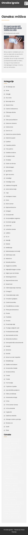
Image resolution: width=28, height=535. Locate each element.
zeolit (18, 517)
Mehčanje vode (10, 255)
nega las (14, 485)
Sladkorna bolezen (11, 364)
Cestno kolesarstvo (12, 109)
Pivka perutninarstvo (12, 310)
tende (6, 499)
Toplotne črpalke (11, 386)
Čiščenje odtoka (11, 112)
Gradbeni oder (10, 156)
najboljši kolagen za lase (11, 478)
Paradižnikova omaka (12, 306)
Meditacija (9, 247)
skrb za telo (7, 496)
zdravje (6, 513)
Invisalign (8, 178)
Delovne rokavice (11, 123)
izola (20, 461)
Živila (7, 430)
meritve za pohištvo (13, 471)
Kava (7, 200)
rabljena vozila (16, 489)
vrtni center (7, 510)
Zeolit (7, 427)
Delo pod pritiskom (12, 120)
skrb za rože (18, 492)
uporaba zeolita (8, 503)
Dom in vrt (9, 131)
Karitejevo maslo (11, 196)
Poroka (8, 321)
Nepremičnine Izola (12, 280)
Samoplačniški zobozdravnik (14, 343)
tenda (20, 496)
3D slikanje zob (10, 87)
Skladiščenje (9, 361)
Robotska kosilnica (11, 339)
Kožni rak (8, 226)
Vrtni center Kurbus (12, 405)
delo (18, 440)
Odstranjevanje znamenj (13, 288)
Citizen (8, 116)
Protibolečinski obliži (12, 33)
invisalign (17, 454)
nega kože (7, 485)
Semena (8, 350)
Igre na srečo (10, 174)
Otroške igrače (10, 3)
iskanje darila (8, 457)
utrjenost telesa (18, 503)
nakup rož (20, 482)
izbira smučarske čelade (10, 461)
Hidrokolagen (10, 167)
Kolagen (8, 211)
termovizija (13, 499)
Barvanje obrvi (10, 101)
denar (6, 443)
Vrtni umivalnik (10, 408)
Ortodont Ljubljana (11, 299)
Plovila (8, 313)
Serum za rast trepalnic (13, 357)
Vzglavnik (9, 412)
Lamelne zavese (11, 229)
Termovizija (9, 383)
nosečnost (7, 489)
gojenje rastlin (8, 447)
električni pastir (14, 443)
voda (18, 506)
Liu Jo (7, 237)
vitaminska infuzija (9, 506)
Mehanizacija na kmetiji (13, 251)
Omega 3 (9, 291)
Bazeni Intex (9, 105)
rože (6, 492)
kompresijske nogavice (10, 468)
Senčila (8, 353)
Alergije (8, 94)
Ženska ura (9, 423)
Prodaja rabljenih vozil (12, 328)
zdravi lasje (15, 510)
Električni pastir (10, 138)
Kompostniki (9, 215)
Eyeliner (8, 142)
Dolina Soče (9, 127)
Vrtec (7, 401)
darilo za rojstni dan (9, 440)
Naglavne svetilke (11, 266)
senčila (11, 492)
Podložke (8, 317)
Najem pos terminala (12, 273)
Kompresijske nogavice (13, 218)
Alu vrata (8, 98)
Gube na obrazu (11, 163)
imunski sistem (8, 454)
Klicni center (10, 204)
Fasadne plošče (11, 145)
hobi (6, 450)
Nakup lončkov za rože (10, 482)
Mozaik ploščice (11, 262)
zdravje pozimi (14, 513)
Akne (7, 90)
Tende (8, 379)
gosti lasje (16, 447)
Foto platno (9, 149)
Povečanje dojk (10, 324)
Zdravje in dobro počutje (13, 419)
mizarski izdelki (8, 475)
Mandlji (8, 240)
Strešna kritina (10, 372)
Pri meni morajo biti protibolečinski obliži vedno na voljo (13, 28)
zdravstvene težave (9, 517)
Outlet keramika (11, 302)
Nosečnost (9, 284)
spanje (14, 496)
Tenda (8, 375)
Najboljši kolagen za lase (13, 269)
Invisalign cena (10, 182)
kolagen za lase (15, 464)
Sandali (8, 346)
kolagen (7, 464)
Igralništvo (9, 171)
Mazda (8, 244)
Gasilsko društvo (11, 152)
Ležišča (8, 233)
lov (5, 471)
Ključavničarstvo (11, 207)
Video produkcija (11, 394)
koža (20, 468)
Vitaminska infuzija (11, 397)
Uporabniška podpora (12, 390)
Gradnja (8, 160)
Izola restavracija (11, 189)
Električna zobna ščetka (13, 134)
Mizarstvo (9, 258)
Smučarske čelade (11, 368)
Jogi (7, 193)
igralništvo (12, 450)
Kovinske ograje (10, 222)
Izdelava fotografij (11, 185)
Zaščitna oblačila (11, 416)
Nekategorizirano (11, 277)
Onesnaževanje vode (12, 295)
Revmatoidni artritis (12, 335)
